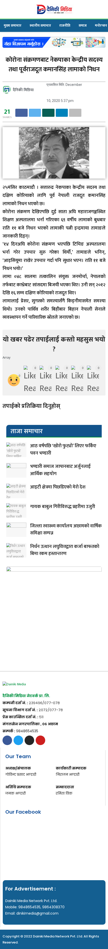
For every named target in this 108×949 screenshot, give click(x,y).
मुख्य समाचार (12, 25)
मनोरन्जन (101, 25)
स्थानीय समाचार (40, 25)
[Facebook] (7, 740)
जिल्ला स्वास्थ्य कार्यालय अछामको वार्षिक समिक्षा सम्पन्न (66, 529)
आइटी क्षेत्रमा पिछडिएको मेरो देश (57, 487)
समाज (83, 25)
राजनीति (64, 25)
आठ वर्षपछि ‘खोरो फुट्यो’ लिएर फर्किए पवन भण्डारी (63, 449)
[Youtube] (40, 740)
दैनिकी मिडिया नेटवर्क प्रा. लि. (26, 695)
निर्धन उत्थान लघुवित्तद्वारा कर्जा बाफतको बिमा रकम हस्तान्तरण (64, 550)
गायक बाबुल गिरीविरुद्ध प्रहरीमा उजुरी (62, 507)
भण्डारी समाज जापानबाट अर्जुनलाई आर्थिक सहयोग (60, 470)
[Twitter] (18, 740)
